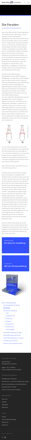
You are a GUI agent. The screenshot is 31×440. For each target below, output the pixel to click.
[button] (28, 2)
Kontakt (4, 417)
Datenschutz (5, 422)
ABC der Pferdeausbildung (9, 303)
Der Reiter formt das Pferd (10, 340)
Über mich (4, 399)
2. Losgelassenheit (10, 316)
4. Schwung (8, 321)
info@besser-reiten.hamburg (13, 369)
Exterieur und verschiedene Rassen (12, 343)
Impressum (5, 425)
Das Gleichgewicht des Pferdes (11, 305)
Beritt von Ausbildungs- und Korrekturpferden (14, 384)
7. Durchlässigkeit (9, 329)
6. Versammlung (9, 326)
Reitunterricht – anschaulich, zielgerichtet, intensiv (15, 381)
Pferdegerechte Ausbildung (9, 378)
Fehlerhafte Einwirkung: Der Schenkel (13, 338)
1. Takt (7, 313)
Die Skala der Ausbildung (10, 310)
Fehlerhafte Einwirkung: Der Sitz (12, 335)
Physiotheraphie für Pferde (9, 387)
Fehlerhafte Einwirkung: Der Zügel (12, 332)
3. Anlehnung (8, 318)
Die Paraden (6, 308)
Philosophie (5, 404)
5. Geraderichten (9, 324)
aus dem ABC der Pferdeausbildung (11, 28)
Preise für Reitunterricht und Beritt (11, 389)
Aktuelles (4, 402)
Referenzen (5, 407)
